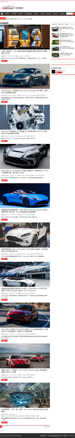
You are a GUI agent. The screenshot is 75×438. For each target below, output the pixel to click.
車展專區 (48, 13)
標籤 (66, 24)
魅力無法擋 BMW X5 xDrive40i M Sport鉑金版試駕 (67, 48)
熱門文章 (61, 24)
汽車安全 (36, 13)
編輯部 (4, 56)
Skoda (28, 95)
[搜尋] (74, 14)
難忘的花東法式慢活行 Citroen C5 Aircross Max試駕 (19, 19)
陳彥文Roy (5, 414)
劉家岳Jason (6, 95)
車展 (43, 175)
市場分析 (20, 13)
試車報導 (14, 13)
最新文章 (54, 24)
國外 (28, 136)
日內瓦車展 (38, 175)
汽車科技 (42, 13)
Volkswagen (34, 95)
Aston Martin (20, 56)
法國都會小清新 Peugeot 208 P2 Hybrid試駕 (66, 54)
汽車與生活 (55, 13)
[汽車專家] (12, 7)
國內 (39, 95)
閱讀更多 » (4, 60)
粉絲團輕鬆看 (28, 13)
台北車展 (29, 254)
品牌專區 (62, 13)
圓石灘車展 (21, 416)
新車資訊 (7, 13)
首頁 (2, 13)
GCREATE (71, 435)
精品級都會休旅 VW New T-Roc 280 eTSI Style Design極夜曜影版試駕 (67, 35)
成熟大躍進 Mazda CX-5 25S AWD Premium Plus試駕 (66, 29)
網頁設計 (65, 435)
